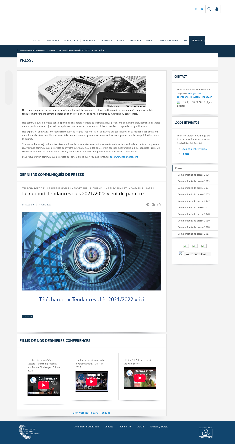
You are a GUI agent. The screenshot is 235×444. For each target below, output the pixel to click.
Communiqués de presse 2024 (194, 187)
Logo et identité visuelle (194, 148)
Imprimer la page (159, 205)
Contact (109, 426)
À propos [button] (51, 40)
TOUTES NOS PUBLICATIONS (172, 40)
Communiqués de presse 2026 (194, 174)
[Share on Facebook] (8, 87)
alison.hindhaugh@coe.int (124, 156)
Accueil (37, 40)
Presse (178, 168)
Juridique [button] (70, 40)
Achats (140, 426)
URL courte (27, 316)
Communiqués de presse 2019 (194, 220)
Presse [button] (196, 40)
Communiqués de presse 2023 (194, 194)
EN (201, 9)
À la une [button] (105, 40)
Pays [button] (119, 40)
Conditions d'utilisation (86, 426)
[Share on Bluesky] (8, 74)
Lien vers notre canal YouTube (92, 412)
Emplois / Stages (159, 426)
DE (197, 9)
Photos (185, 153)
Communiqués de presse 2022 (194, 201)
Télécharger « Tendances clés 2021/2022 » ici (92, 299)
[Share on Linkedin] (8, 94)
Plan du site (125, 426)
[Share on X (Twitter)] (8, 81)
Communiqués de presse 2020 (194, 214)
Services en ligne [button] (140, 40)
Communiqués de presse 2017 (194, 233)
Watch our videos (196, 254)
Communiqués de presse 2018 (194, 227)
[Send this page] (8, 100)
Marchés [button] (88, 40)
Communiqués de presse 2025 (194, 181)
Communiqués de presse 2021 (194, 207)
